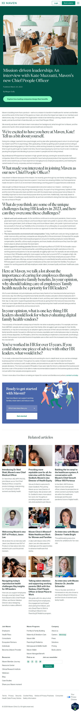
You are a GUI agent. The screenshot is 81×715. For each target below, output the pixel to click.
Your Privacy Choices (74, 697)
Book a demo (68, 3)
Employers (6, 631)
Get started (22, 416)
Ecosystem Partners (9, 642)
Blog (3, 677)
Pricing (54, 646)
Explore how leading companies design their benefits (27, 99)
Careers (54, 635)
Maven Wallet (31, 650)
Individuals (6, 646)
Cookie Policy (28, 696)
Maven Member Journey (11, 661)
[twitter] (40, 661)
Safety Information (29, 698)
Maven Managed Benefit (36, 654)
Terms (4, 696)
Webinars (5, 673)
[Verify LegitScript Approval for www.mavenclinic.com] (75, 706)
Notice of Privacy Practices (44, 696)
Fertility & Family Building (36, 631)
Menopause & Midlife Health (37, 646)
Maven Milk (31, 638)
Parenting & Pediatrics (35, 642)
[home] (9, 3)
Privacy (11, 696)
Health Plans (6, 635)
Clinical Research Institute (11, 669)
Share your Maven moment (12, 684)
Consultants (6, 638)
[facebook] (32, 661)
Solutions (55, 642)
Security (18, 696)
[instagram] (36, 661)
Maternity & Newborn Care (36, 635)
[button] (78, 3)
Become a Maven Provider (11, 650)
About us (55, 631)
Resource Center (8, 665)
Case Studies (7, 681)
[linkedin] (28, 661)
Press (54, 638)
